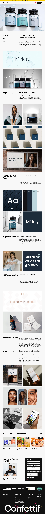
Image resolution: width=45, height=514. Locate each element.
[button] (25, 2)
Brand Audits (30, 498)
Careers (29, 501)
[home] (6, 2)
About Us (29, 497)
